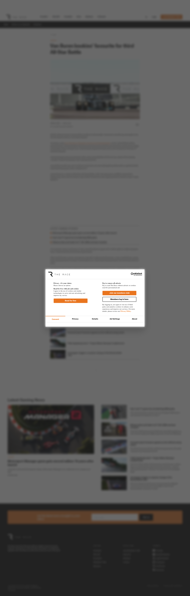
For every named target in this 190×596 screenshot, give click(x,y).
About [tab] (134, 319)
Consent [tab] (55, 319)
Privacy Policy (126, 311)
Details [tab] (95, 319)
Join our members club (119, 293)
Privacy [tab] (75, 319)
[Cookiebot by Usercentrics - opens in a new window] (132, 274)
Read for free (70, 301)
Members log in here (119, 299)
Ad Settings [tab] (115, 319)
